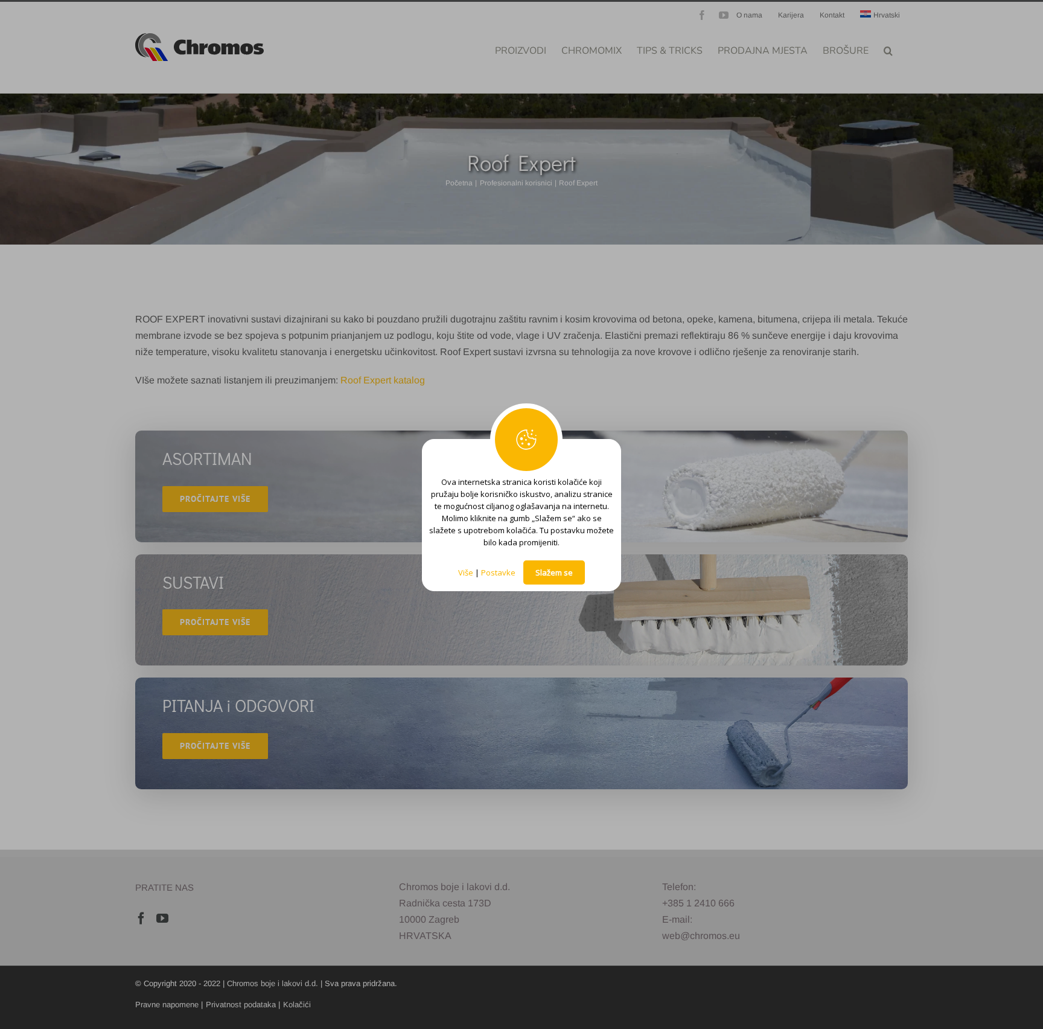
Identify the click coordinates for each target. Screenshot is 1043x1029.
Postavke (498, 572)
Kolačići (297, 1004)
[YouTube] (162, 918)
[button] (888, 49)
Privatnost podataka (241, 1004)
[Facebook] (141, 918)
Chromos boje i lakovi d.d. (272, 983)
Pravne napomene (167, 1004)
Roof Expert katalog (382, 380)
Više (465, 572)
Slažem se (554, 572)
